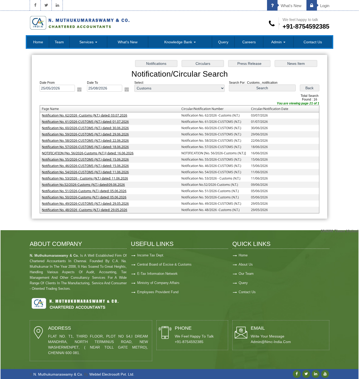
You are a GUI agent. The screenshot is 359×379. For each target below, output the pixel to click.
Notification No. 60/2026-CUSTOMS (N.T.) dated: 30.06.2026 (85, 128)
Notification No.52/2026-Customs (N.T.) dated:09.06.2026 (83, 184)
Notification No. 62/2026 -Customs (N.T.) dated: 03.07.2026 (84, 115)
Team (59, 42)
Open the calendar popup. (79, 89)
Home (38, 42)
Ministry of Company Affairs (158, 283)
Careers (249, 42)
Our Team (246, 274)
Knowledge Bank (178, 42)
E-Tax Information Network (157, 274)
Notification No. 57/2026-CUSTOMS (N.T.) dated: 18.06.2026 (85, 147)
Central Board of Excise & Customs (164, 264)
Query (223, 42)
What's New (290, 5)
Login (324, 5)
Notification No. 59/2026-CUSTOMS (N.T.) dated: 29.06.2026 (85, 134)
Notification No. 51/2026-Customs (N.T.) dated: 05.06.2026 (84, 191)
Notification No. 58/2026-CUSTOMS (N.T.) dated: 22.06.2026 (85, 140)
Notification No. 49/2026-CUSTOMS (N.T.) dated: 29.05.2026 (85, 203)
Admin (277, 42)
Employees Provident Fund (157, 292)
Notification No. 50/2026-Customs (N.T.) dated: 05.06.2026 (84, 197)
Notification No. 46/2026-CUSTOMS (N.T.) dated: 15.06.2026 (85, 166)
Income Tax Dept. (150, 255)
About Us (246, 264)
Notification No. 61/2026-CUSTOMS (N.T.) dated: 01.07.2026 (85, 121)
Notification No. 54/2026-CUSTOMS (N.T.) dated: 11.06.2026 (85, 172)
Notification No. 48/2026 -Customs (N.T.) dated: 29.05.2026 (84, 210)
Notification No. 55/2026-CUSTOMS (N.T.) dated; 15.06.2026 (85, 159)
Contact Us (313, 42)
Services (87, 42)
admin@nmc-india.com (271, 342)
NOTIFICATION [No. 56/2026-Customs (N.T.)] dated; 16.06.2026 (88, 153)
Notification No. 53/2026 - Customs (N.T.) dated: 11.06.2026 (85, 178)
